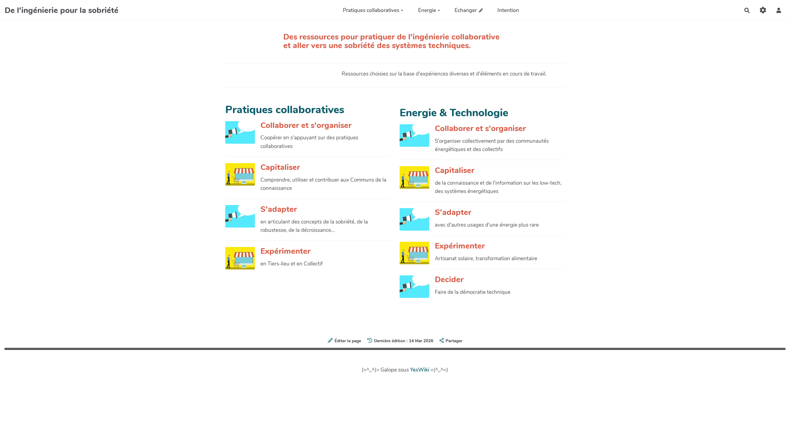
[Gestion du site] (763, 10)
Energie (427, 10)
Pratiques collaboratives (371, 10)
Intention (508, 10)
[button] (778, 10)
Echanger (466, 10)
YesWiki (419, 369)
